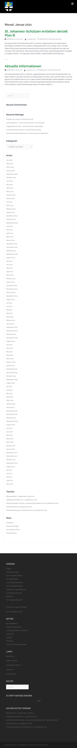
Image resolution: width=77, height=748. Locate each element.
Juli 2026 (9, 160)
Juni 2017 (9, 473)
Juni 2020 (9, 348)
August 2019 (10, 383)
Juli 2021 (9, 303)
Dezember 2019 (11, 369)
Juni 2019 (9, 390)
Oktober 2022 (11, 251)
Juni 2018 (9, 432)
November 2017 (11, 456)
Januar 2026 (10, 171)
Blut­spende (10, 496)
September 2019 (12, 379)
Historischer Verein (12, 572)
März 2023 (10, 237)
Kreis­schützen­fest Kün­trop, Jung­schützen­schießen (23, 503)
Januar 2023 (10, 240)
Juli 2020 (9, 345)
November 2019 (11, 372)
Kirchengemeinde (12, 579)
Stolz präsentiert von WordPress (16, 745)
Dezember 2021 (11, 285)
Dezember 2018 (11, 411)
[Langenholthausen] (9, 6)
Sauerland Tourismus (13, 665)
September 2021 (12, 296)
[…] (63, 53)
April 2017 (9, 480)
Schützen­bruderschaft (14, 593)
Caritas (8, 569)
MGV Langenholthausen (14, 586)
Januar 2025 (10, 198)
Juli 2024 (9, 202)
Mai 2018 (9, 435)
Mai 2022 (9, 268)
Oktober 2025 (11, 177)
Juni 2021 (9, 306)
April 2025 (9, 188)
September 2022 (12, 254)
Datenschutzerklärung (13, 627)
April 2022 (9, 271)
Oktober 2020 (11, 334)
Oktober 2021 (11, 292)
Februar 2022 (10, 278)
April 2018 (9, 439)
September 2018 (12, 421)
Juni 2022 (9, 265)
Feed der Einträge (12, 526)
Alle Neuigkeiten (11, 623)
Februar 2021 (10, 320)
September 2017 (12, 463)
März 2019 (9, 400)
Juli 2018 (9, 428)
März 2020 (10, 359)
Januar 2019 (10, 407)
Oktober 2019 (11, 376)
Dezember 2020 (11, 327)
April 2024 (9, 205)
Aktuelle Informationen (23, 66)
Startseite (9, 641)
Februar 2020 (10, 362)
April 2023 (9, 233)
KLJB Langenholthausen (14, 582)
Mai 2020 (9, 352)
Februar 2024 (10, 209)
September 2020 (12, 338)
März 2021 (9, 317)
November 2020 (12, 331)
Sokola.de (9, 596)
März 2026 (10, 167)
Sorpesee (9, 669)
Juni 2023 (9, 226)
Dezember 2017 (11, 453)
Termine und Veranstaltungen (16, 644)
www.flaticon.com (16, 612)
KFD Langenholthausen (14, 575)
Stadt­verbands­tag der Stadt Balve (18, 510)
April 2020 (9, 355)
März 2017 (9, 484)
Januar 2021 (10, 324)
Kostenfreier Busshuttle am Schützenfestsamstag (23, 130)
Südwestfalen (11, 674)
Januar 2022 (10, 282)
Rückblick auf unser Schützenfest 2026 (19, 119)
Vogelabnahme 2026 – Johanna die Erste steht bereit (24, 126)
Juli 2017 (9, 470)
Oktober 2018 (11, 418)
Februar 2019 (10, 404)
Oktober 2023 (11, 219)
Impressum (10, 634)
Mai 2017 (9, 477)
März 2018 (9, 442)
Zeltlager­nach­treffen (13, 500)
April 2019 (9, 397)
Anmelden (9, 523)
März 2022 (10, 275)
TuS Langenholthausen (14, 600)
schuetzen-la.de (31, 39)
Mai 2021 (9, 310)
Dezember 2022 (11, 244)
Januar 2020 (10, 365)
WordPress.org (11, 533)
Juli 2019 (9, 386)
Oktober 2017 (11, 459)
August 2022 (10, 258)
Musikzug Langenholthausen (16, 589)
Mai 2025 (9, 184)
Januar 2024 (10, 212)
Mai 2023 (9, 230)
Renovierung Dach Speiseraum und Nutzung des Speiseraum (27, 133)
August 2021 (10, 299)
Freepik (24, 607)
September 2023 (12, 223)
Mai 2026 (9, 164)
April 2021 (9, 313)
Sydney (36, 745)
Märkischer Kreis (11, 661)
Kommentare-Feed (13, 530)
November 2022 (11, 247)
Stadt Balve (10, 656)
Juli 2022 (9, 261)
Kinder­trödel (10, 507)
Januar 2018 (10, 449)
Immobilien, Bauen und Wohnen (17, 630)
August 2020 (10, 341)
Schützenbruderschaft (55, 39)
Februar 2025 (10, 195)
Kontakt (9, 637)
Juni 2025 (9, 181)
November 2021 (11, 289)
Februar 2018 (10, 446)
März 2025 (10, 191)
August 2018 (10, 425)
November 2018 (11, 414)
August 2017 (10, 466)
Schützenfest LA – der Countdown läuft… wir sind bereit (25, 123)
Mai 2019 (9, 393)
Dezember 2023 (11, 216)
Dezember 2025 (11, 174)
